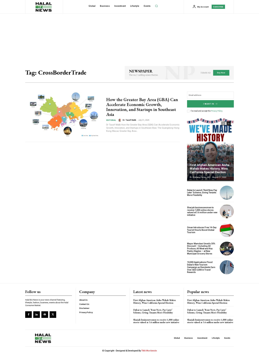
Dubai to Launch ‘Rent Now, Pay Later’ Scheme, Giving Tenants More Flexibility (202, 192)
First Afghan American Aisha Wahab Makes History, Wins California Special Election (209, 168)
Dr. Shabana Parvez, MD (200, 177)
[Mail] (44, 314)
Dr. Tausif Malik (129, 120)
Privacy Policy (216, 111)
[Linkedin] (36, 314)
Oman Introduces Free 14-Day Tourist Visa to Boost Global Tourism (201, 230)
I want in (208, 104)
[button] (156, 6)
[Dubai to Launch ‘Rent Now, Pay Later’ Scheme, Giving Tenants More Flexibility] (227, 193)
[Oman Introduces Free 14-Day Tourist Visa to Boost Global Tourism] (227, 230)
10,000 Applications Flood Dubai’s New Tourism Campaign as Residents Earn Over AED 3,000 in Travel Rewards (201, 267)
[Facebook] (28, 314)
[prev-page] (223, 123)
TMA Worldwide (149, 350)
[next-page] (228, 123)
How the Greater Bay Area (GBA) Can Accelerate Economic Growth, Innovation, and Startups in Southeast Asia (142, 107)
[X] (53, 314)
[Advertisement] (129, 36)
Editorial (111, 120)
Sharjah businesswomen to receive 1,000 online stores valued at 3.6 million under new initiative (202, 211)
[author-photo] (120, 120)
